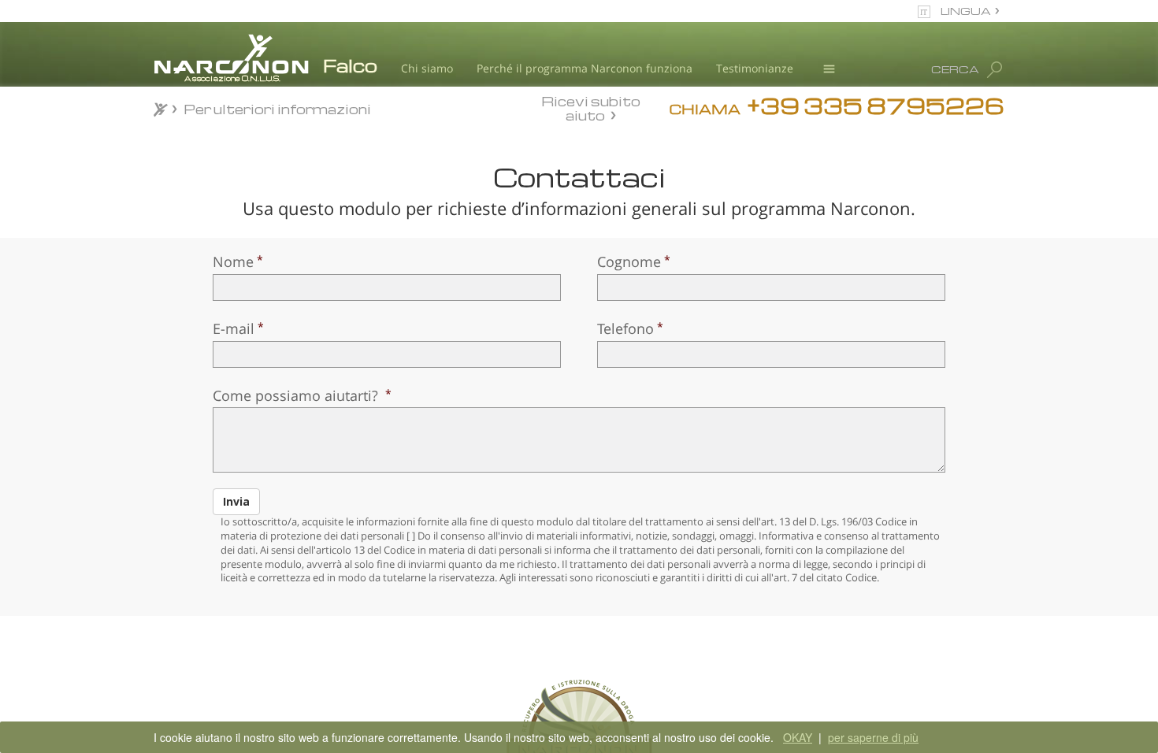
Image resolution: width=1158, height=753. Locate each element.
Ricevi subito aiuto (590, 108)
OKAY (797, 737)
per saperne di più (873, 737)
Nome (233, 261)
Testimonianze (754, 68)
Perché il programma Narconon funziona (584, 68)
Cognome (629, 261)
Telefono (625, 328)
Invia (236, 501)
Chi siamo (427, 68)
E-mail (233, 328)
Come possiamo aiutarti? (297, 395)
